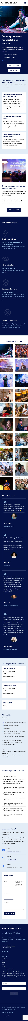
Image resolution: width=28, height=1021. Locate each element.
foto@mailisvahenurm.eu (14, 852)
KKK (3, 964)
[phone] (3, 858)
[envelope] (3, 850)
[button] (14, 65)
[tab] (14, 780)
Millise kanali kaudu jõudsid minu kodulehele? (19, 883)
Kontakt (4, 966)
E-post (6, 894)
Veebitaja (11, 1012)
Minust (3, 962)
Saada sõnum (9, 913)
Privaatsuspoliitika (6, 1015)
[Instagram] (5, 952)
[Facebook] (2, 952)
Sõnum (6, 902)
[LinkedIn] (7, 952)
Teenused (4, 961)
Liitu (14, 993)
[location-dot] (3, 866)
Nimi (6, 881)
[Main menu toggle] (25, 3)
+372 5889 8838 (11, 860)
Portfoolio (4, 959)
